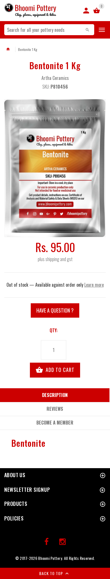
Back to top (51, 573)
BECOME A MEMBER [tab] (54, 422)
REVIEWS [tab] (55, 408)
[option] (55, 168)
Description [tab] (55, 395)
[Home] (8, 49)
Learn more (94, 284)
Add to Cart (59, 369)
